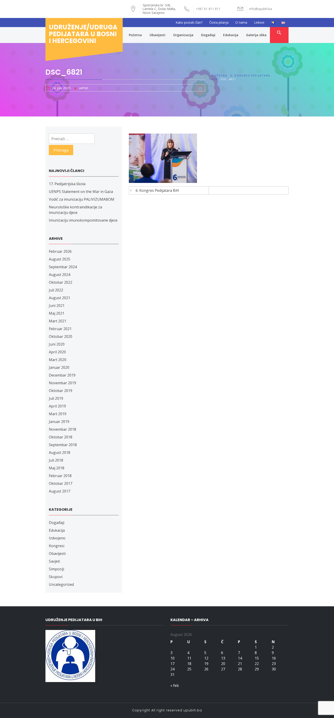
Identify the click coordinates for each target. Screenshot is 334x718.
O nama (241, 22)
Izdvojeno (57, 538)
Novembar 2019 (62, 382)
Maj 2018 (56, 467)
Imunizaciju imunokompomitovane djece (83, 220)
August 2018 (59, 452)
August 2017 (59, 491)
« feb (174, 685)
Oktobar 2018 (60, 437)
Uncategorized (61, 584)
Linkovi (259, 22)
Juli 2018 (56, 460)
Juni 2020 (57, 344)
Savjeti (54, 561)
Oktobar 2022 (60, 282)
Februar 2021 (60, 328)
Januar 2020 (59, 367)
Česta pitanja (219, 22)
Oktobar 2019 (60, 390)
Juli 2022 (56, 290)
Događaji (208, 35)
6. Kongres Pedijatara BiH (157, 190)
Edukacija (230, 35)
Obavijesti (157, 35)
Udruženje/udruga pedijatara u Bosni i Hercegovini (83, 34)
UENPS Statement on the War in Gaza (81, 191)
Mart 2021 (57, 321)
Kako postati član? (189, 22)
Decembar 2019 (62, 375)
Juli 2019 (56, 398)
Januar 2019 (59, 421)
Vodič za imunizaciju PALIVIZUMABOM (81, 199)
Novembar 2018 (62, 429)
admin (83, 88)
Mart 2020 (57, 359)
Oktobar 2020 (60, 336)
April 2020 (57, 351)
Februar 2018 (60, 475)
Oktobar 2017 (60, 483)
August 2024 (59, 274)
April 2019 (57, 406)
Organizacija (183, 35)
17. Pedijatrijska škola (67, 183)
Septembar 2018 (63, 444)
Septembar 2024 (63, 266)
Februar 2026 (60, 251)
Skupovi (55, 576)
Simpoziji (56, 568)
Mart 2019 (57, 413)
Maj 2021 (56, 313)
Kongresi (56, 545)
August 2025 (59, 259)
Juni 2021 (57, 305)
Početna (135, 35)
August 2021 (59, 297)
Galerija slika (256, 35)
